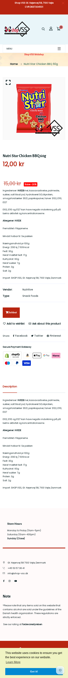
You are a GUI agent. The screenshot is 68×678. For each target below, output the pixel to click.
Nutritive (27, 289)
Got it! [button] (34, 671)
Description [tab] (10, 386)
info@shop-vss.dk (18, 573)
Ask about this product (46, 323)
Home (14, 64)
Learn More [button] (13, 662)
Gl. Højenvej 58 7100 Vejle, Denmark (27, 562)
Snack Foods (30, 296)
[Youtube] (15, 581)
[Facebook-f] (4, 581)
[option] (34, 108)
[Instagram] (9, 581)
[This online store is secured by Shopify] (13, 355)
